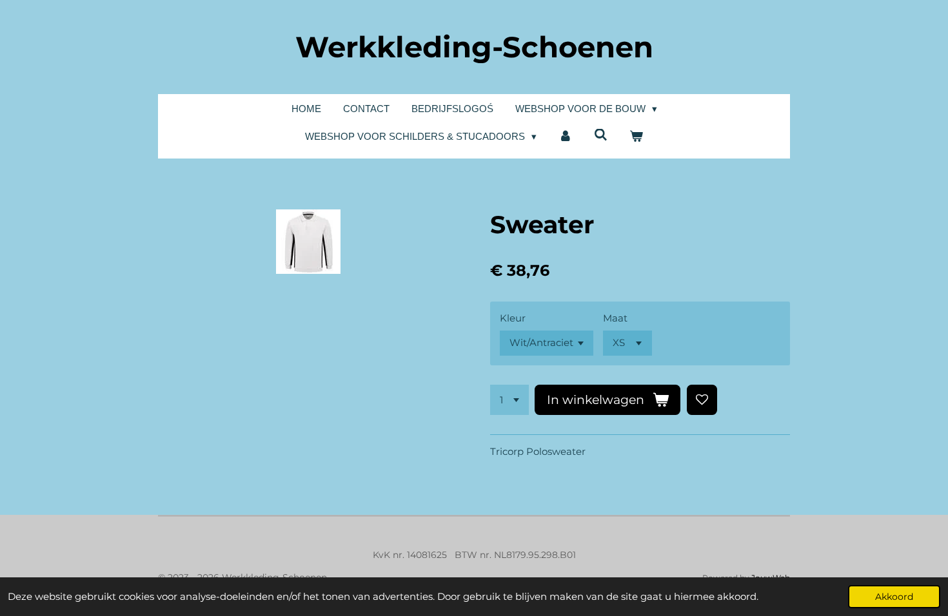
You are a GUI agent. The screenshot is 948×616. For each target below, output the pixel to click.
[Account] (565, 137)
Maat (615, 318)
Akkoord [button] (894, 597)
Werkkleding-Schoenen (474, 46)
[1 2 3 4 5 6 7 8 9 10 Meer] (509, 400)
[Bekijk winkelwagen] (636, 137)
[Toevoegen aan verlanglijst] (702, 400)
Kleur (513, 318)
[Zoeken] (600, 135)
